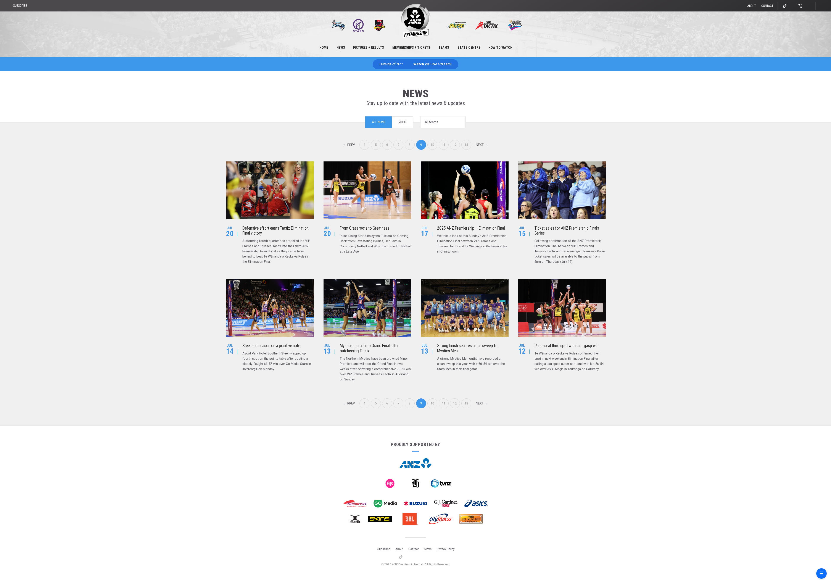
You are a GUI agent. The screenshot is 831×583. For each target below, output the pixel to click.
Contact (767, 6)
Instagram (792, 6)
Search (822, 5)
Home (323, 47)
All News (378, 122)
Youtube (807, 6)
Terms (428, 549)
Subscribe (383, 549)
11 (443, 145)
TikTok (785, 6)
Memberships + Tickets (411, 47)
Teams (443, 47)
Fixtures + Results (368, 47)
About (751, 6)
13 (466, 145)
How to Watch (500, 47)
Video (402, 122)
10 (432, 145)
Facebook (800, 6)
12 (455, 145)
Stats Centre (468, 47)
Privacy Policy (445, 549)
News (341, 47)
